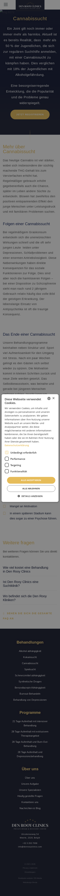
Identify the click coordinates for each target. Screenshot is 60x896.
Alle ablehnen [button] (31, 488)
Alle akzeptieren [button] (31, 480)
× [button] (53, 398)
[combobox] (49, 398)
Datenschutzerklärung (17, 445)
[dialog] (29, 448)
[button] (30, 496)
